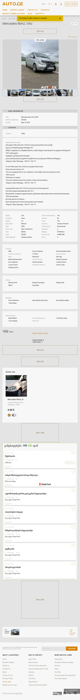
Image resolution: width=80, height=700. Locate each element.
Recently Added (17, 10)
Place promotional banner (38, 685)
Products (39, 13)
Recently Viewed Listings (13, 13)
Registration (33, 682)
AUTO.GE (19, 693)
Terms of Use (7, 675)
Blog (30, 13)
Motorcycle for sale (9, 685)
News (4, 672)
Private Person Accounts (38, 666)
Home (4, 10)
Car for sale (11, 18)
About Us (5, 666)
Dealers (31, 672)
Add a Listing (71, 4)
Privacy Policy (7, 678)
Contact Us (32, 10)
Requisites (58, 659)
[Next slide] (75, 92)
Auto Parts (32, 659)
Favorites (45, 10)
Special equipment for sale (38, 669)
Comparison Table (73, 691)
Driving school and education (65, 675)
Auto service (33, 662)
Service (57, 666)
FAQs (57, 669)
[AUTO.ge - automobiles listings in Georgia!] (12, 5)
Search (31, 675)
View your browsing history (72, 632)
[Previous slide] (5, 92)
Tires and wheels (61, 678)
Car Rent (58, 672)
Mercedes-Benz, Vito (16, 399)
